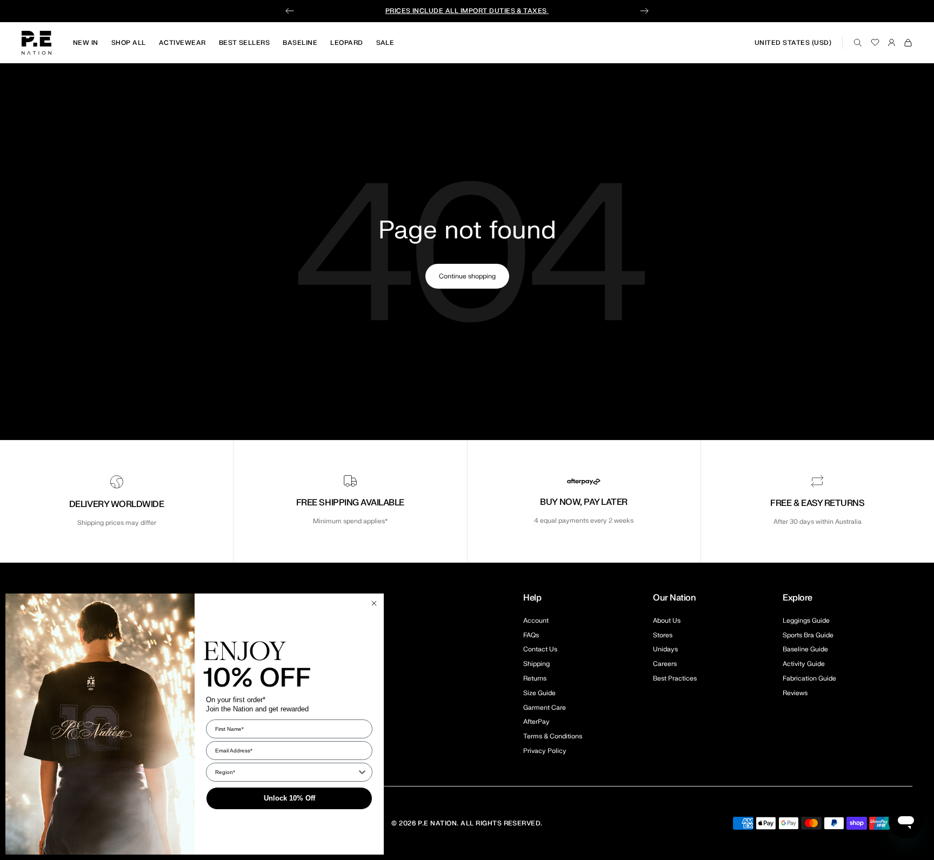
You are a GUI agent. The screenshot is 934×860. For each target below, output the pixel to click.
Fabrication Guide (809, 678)
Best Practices (675, 678)
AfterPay (536, 721)
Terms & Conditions (552, 736)
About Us (667, 620)
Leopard (346, 42)
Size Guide (539, 693)
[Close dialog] (374, 603)
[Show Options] (362, 772)
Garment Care (544, 707)
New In (85, 42)
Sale (385, 42)
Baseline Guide (805, 649)
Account (536, 620)
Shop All (128, 42)
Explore (797, 597)
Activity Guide (804, 663)
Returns (534, 678)
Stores (662, 635)
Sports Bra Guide (808, 635)
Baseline (300, 42)
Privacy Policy (544, 750)
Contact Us (540, 649)
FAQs (531, 635)
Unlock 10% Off (289, 798)
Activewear (182, 42)
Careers (665, 663)
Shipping (536, 663)
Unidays (665, 649)
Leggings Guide (806, 620)
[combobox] (286, 772)
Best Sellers (244, 42)
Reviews (795, 693)
